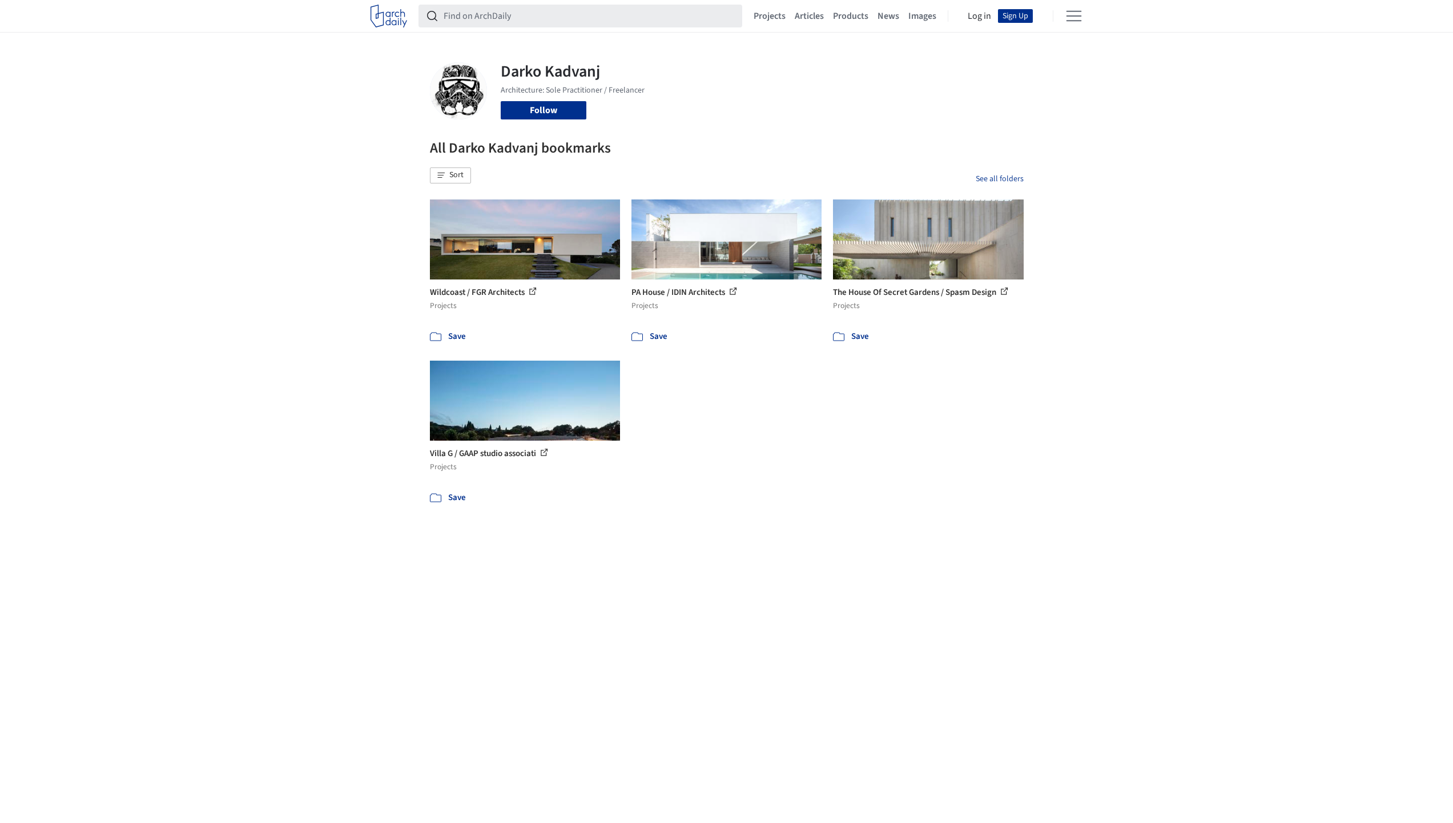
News (888, 16)
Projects (770, 16)
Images (922, 16)
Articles (809, 16)
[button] (450, 175)
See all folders (1000, 179)
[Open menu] (1074, 16)
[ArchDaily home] (389, 16)
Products (850, 16)
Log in (979, 16)
